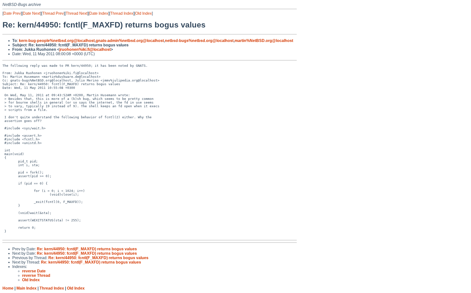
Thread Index (121, 13)
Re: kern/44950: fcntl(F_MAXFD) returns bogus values (87, 249)
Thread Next (76, 13)
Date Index (98, 13)
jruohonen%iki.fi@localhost (85, 49)
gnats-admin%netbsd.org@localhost (130, 41)
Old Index (143, 13)
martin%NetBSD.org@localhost (264, 41)
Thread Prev (53, 13)
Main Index (26, 288)
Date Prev (12, 13)
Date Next (31, 13)
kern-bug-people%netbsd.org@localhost (57, 41)
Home (7, 288)
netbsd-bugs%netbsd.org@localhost (199, 41)
